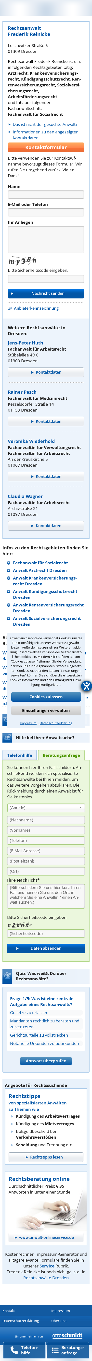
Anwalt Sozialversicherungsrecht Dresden (47, 621)
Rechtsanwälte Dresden (46, 1277)
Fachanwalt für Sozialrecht (40, 563)
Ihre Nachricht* (23, 880)
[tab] (19, 755)
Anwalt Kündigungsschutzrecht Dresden (45, 594)
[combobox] (46, 808)
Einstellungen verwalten (46, 710)
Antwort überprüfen (46, 1061)
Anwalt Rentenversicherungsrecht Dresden (48, 608)
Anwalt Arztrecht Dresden (40, 570)
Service (46, 1266)
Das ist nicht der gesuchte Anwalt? (45, 124)
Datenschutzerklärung (56, 723)
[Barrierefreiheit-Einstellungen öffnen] (86, 686)
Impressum (28, 723)
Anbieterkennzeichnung (36, 308)
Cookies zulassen (46, 696)
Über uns (58, 1320)
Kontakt (8, 1310)
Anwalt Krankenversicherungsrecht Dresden (45, 581)
